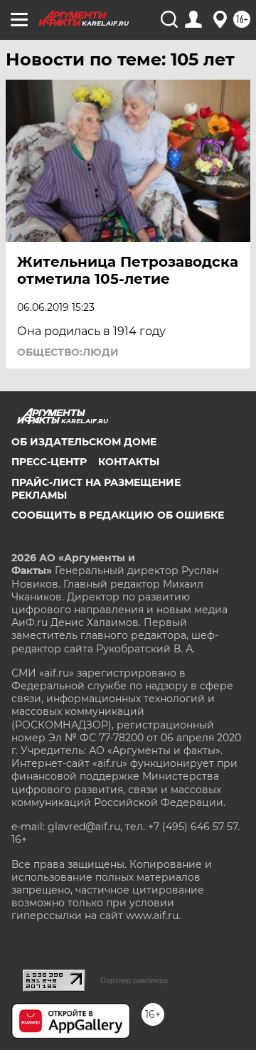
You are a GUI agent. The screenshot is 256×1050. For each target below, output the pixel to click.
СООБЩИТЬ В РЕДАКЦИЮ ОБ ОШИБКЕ (117, 515)
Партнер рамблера (134, 980)
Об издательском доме (83, 441)
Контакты (128, 461)
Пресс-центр (49, 461)
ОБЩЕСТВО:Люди (68, 352)
